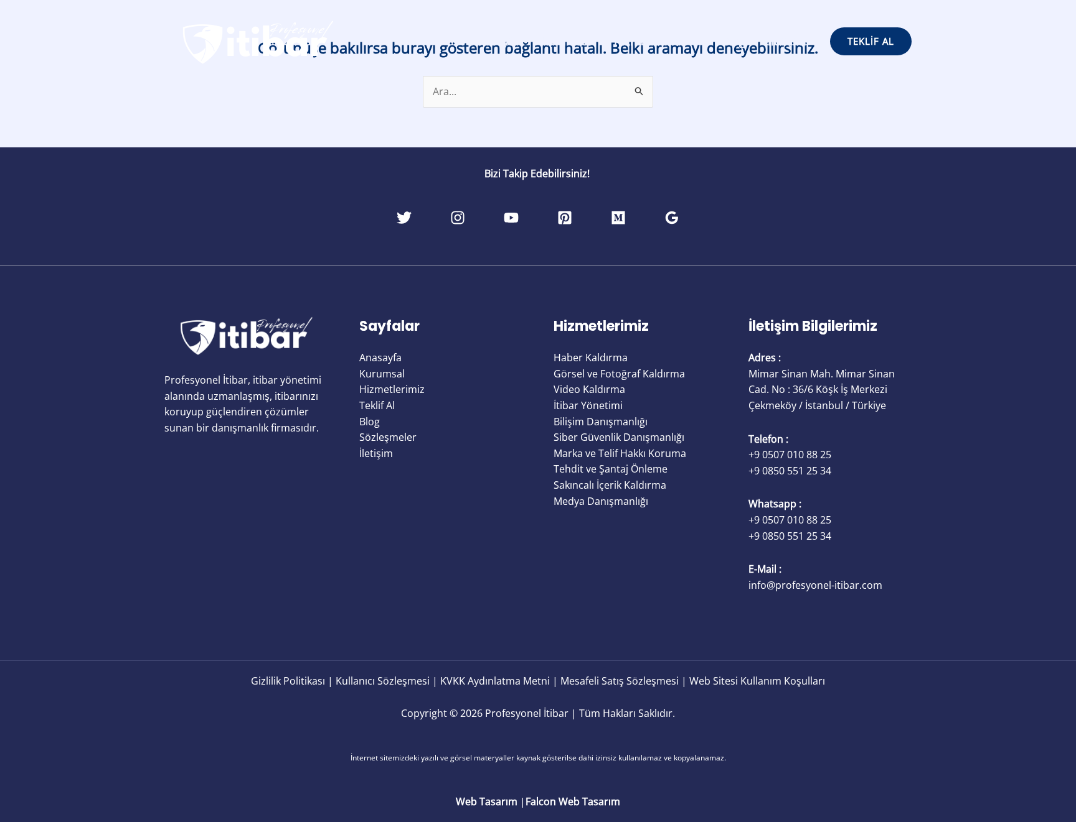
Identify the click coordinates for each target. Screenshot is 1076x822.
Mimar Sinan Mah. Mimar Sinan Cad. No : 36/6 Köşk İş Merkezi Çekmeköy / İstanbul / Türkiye (821, 389)
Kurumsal (566, 41)
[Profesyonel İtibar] (257, 40)
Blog (733, 41)
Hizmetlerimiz (650, 41)
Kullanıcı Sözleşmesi (383, 681)
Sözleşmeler (388, 437)
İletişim (787, 41)
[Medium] (618, 217)
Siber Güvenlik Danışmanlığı (619, 437)
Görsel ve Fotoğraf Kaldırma (619, 374)
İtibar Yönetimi (588, 405)
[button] (692, 41)
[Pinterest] (565, 217)
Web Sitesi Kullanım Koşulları (757, 681)
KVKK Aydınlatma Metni (495, 681)
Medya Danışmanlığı (601, 501)
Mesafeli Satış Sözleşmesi (619, 681)
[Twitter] (404, 217)
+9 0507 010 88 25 (789, 454)
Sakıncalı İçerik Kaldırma (610, 485)
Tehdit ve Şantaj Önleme (611, 469)
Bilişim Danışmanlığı (601, 421)
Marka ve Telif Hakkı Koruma (620, 453)
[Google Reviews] (672, 217)
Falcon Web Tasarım (573, 801)
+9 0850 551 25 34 (789, 471)
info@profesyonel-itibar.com (815, 585)
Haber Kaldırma (591, 357)
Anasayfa (495, 41)
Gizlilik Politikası (288, 681)
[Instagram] (457, 217)
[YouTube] (511, 217)
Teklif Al (377, 405)
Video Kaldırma (589, 389)
